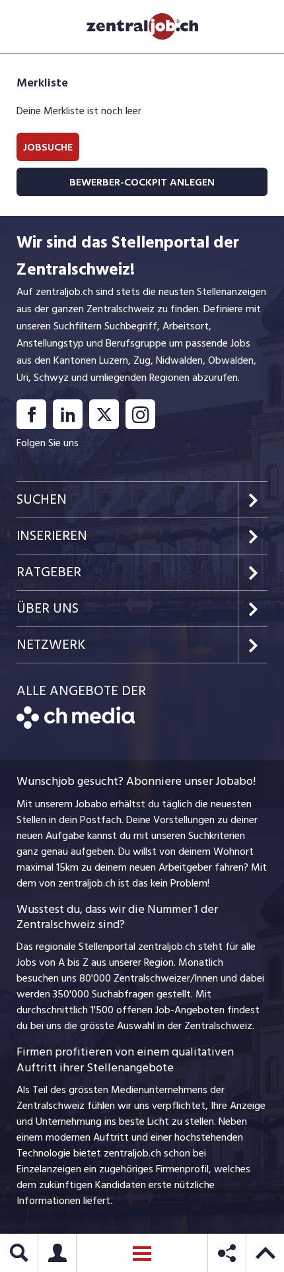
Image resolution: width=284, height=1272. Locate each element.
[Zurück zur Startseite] (76, 725)
